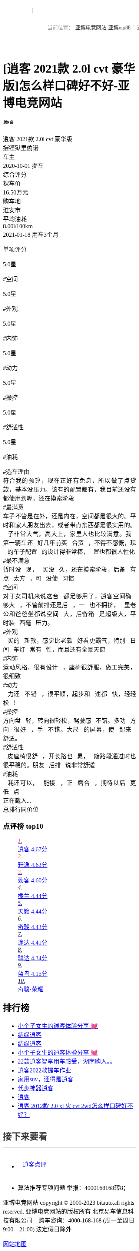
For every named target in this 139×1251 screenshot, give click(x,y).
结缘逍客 (30, 1035)
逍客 (24, 1097)
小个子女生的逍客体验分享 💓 (58, 1026)
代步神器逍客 (35, 1088)
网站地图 (15, 1244)
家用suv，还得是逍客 (45, 1079)
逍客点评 (33, 1164)
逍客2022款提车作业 (44, 1070)
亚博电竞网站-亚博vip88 (102, 27)
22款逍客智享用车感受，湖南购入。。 (67, 1061)
